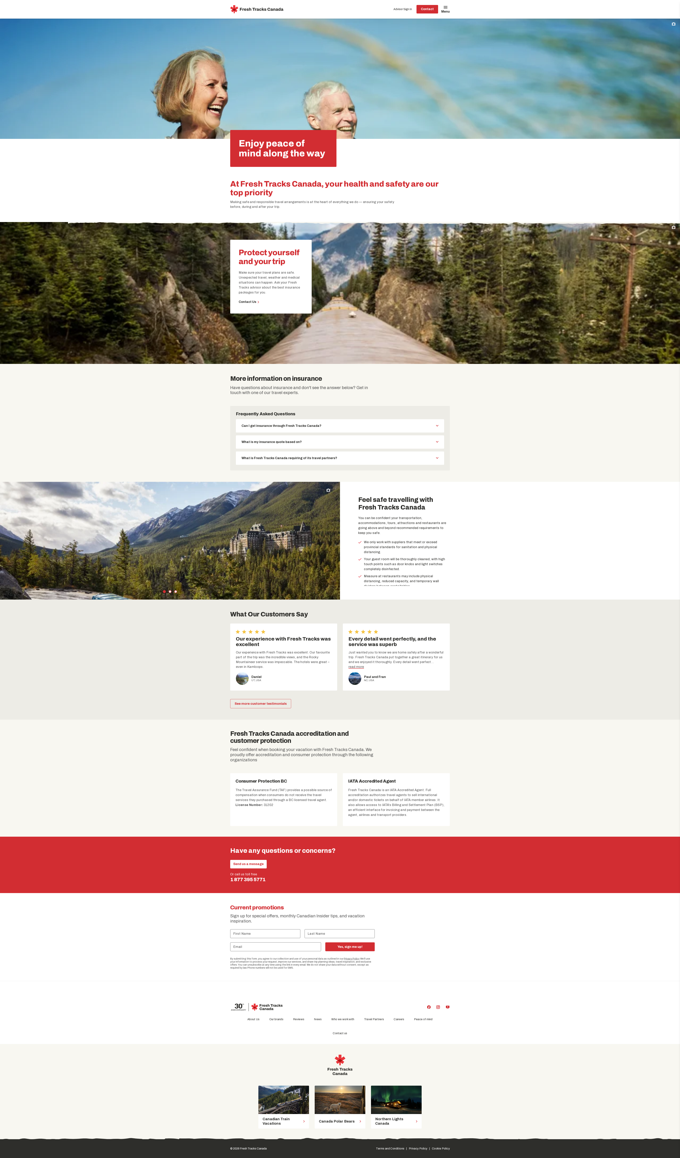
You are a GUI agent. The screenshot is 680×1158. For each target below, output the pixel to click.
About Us (253, 1019)
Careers (399, 1019)
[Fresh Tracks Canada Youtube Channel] (448, 1007)
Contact (427, 9)
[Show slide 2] (170, 591)
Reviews (298, 1019)
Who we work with (342, 1019)
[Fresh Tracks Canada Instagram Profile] (438, 1007)
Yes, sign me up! (350, 947)
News (318, 1019)
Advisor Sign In (402, 9)
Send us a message (248, 864)
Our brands (276, 1019)
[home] (256, 9)
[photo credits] (673, 24)
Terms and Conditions (390, 1148)
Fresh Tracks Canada (253, 1148)
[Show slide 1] (164, 591)
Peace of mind (423, 1019)
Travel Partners (374, 1019)
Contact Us (247, 302)
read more (356, 667)
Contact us (340, 1033)
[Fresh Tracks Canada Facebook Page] (429, 1007)
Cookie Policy (441, 1148)
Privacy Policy (351, 958)
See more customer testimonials (261, 703)
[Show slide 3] (175, 591)
